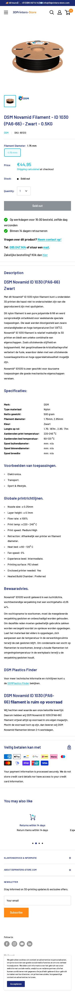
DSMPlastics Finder (18, 683)
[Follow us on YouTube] (22, 944)
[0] (67, 12)
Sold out (37, 205)
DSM (6, 132)
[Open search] (52, 12)
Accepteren (16, 984)
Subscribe (16, 912)
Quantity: (9, 191)
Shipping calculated (28, 169)
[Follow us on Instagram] (14, 944)
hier (45, 255)
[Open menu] (6, 12)
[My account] (60, 12)
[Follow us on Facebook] (7, 944)
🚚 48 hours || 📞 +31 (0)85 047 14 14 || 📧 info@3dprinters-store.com (37, 2)
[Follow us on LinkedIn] (29, 944)
